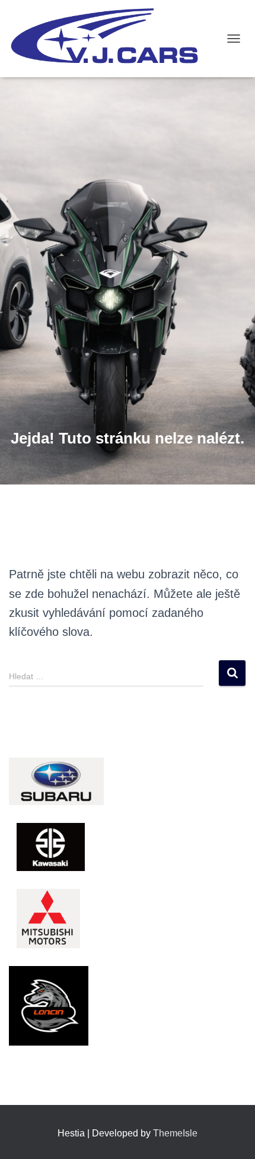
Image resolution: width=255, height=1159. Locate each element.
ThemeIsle (175, 1133)
